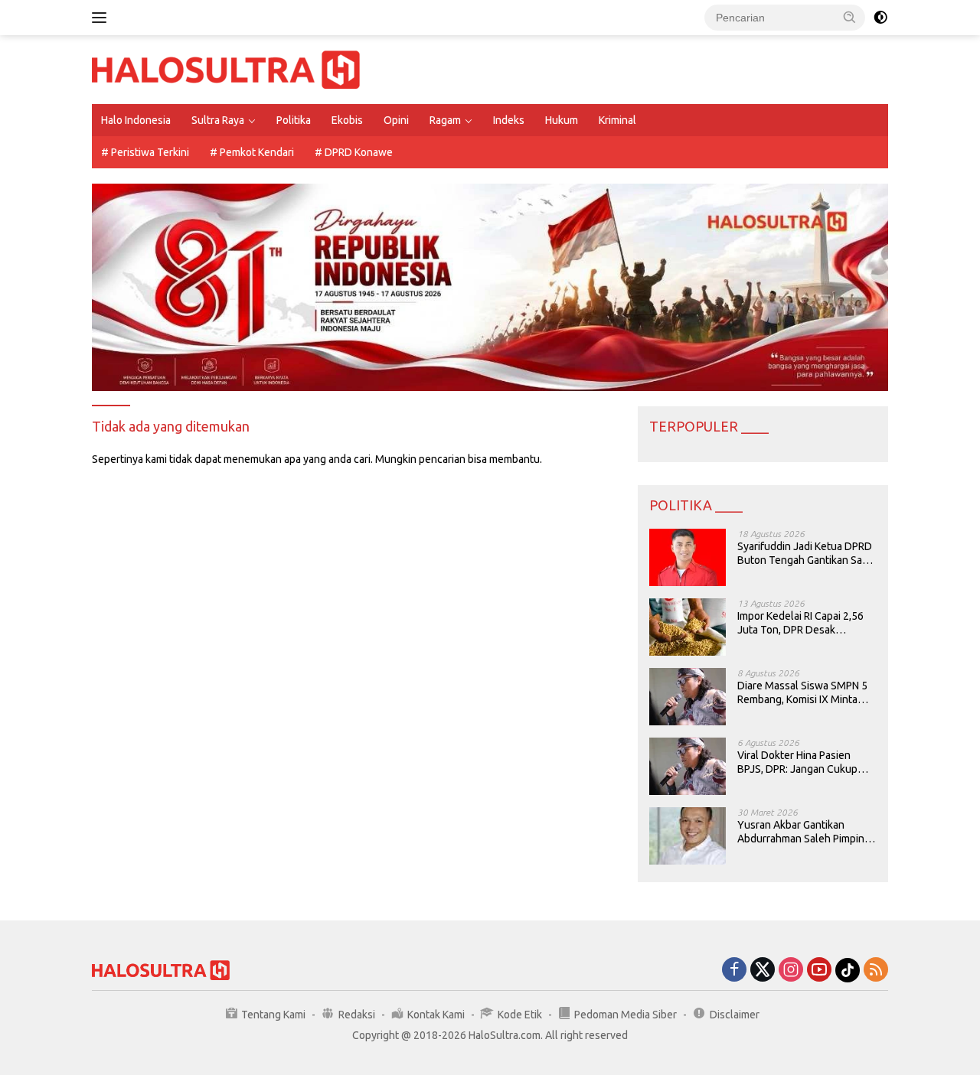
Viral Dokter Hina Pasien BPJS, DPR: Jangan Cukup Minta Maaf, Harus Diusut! (797, 762)
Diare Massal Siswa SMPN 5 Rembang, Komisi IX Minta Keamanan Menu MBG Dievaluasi (802, 692)
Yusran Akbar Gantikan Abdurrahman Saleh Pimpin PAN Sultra (800, 832)
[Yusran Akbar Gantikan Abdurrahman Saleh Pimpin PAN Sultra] (687, 836)
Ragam (445, 120)
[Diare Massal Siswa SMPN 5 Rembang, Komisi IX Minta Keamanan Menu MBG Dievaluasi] (687, 696)
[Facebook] (734, 970)
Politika (293, 120)
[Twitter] (762, 970)
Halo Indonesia (136, 120)
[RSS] (876, 970)
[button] (850, 17)
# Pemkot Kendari (252, 152)
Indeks (508, 120)
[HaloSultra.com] (226, 69)
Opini (396, 120)
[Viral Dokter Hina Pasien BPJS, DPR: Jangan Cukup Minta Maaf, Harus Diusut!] (687, 766)
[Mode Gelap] (880, 18)
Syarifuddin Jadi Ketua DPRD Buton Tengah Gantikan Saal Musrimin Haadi (804, 553)
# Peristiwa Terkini (145, 152)
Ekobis (347, 120)
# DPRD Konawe (354, 152)
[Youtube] (819, 970)
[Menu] (102, 18)
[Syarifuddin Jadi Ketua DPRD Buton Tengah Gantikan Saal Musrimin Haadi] (687, 557)
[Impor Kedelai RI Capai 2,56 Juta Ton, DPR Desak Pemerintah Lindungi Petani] (687, 627)
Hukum (561, 120)
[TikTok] (847, 970)
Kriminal (617, 120)
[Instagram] (791, 970)
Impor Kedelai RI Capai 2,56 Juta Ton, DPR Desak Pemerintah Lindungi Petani (802, 623)
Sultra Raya (217, 120)
